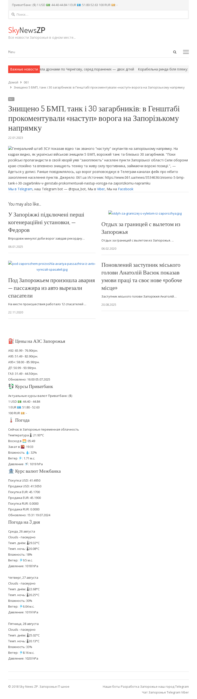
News (26, 30)
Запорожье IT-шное (54, 686)
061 (11, 99)
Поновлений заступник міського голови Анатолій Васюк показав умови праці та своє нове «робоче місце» (141, 276)
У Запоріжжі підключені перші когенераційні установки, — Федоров (46, 221)
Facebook (125, 189)
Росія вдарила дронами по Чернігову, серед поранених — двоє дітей (66, 69)
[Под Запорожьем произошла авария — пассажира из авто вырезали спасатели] (52, 263)
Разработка (130, 686)
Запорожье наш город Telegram (164, 686)
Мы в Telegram (20, 189)
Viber (101, 189)
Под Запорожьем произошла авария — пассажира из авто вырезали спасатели (51, 287)
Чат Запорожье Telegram (161, 692)
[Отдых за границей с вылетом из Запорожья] (145, 213)
